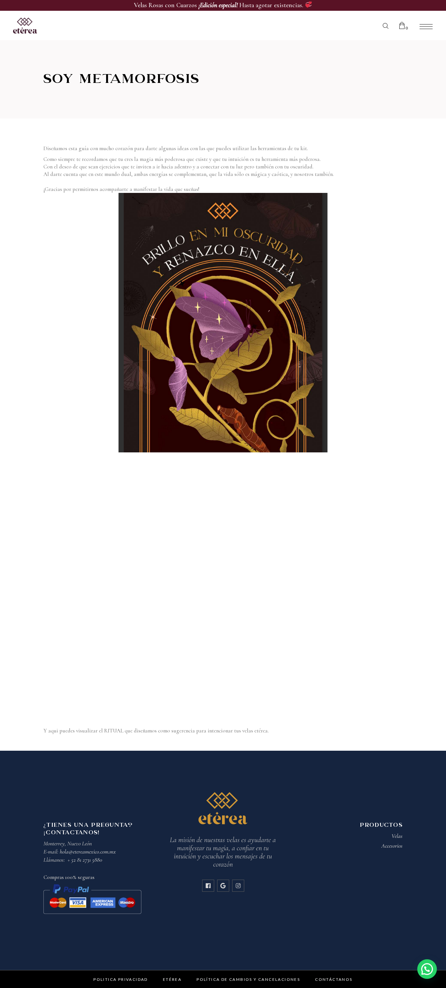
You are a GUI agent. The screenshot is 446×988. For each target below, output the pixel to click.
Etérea (172, 979)
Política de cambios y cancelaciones (248, 979)
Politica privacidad (120, 979)
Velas (397, 835)
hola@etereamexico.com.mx (88, 851)
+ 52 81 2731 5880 (85, 859)
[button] (427, 969)
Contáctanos (333, 979)
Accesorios (392, 845)
